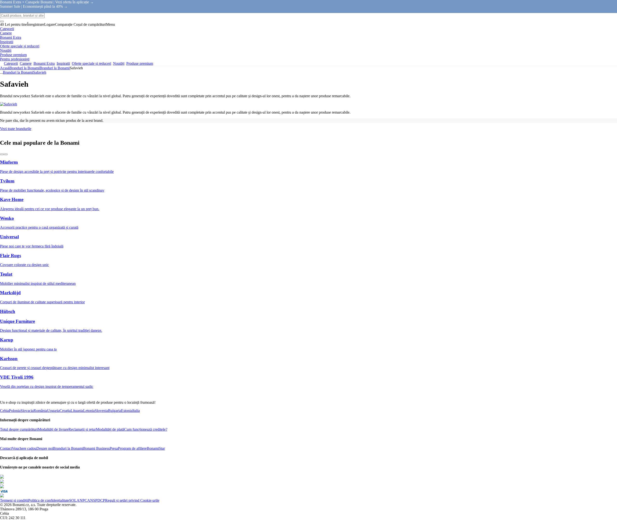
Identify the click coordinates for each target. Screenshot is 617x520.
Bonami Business (96, 448)
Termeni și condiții (14, 500)
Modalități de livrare (53, 429)
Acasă (4, 68)
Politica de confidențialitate (48, 500)
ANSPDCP (96, 500)
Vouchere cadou (24, 448)
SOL (73, 500)
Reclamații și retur (82, 429)
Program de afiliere (132, 448)
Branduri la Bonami (55, 68)
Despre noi (44, 448)
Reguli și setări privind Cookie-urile (132, 500)
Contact (6, 448)
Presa (114, 448)
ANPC (82, 500)
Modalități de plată (110, 429)
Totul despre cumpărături (19, 429)
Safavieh (39, 72)
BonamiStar (156, 448)
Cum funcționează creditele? (145, 429)
